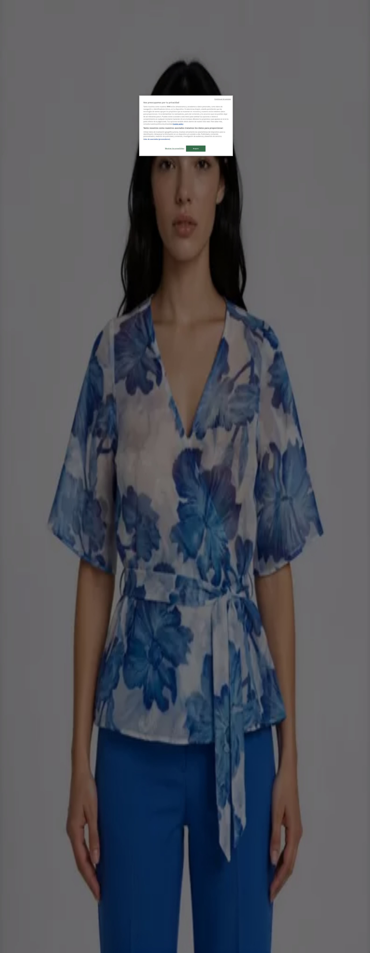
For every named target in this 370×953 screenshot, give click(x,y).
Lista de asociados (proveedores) (156, 139)
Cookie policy (178, 124)
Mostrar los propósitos (174, 148)
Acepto (196, 148)
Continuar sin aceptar (222, 99)
